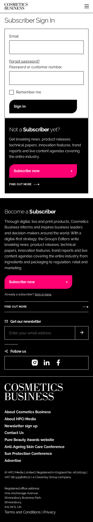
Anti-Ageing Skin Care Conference (35, 447)
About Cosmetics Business (28, 412)
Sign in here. (43, 294)
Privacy (49, 512)
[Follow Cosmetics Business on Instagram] (34, 364)
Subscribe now (27, 171)
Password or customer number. (35, 67)
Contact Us (14, 433)
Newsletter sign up (21, 426)
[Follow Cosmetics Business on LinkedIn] (46, 364)
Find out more (20, 184)
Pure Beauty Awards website (29, 440)
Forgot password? (24, 61)
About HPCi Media (20, 419)
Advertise (13, 460)
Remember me (28, 92)
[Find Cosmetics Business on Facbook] (58, 364)
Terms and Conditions (23, 512)
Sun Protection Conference (28, 453)
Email (14, 36)
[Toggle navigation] (86, 6)
